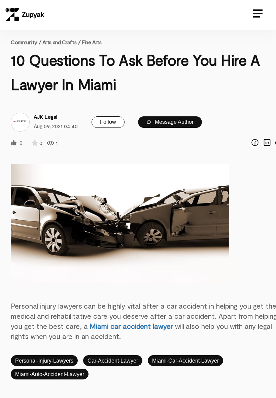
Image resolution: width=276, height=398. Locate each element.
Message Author (173, 122)
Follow (108, 122)
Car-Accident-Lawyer (113, 361)
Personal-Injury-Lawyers (44, 361)
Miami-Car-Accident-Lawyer (185, 361)
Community (26, 42)
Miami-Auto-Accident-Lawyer (49, 374)
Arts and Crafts (59, 42)
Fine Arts (91, 42)
